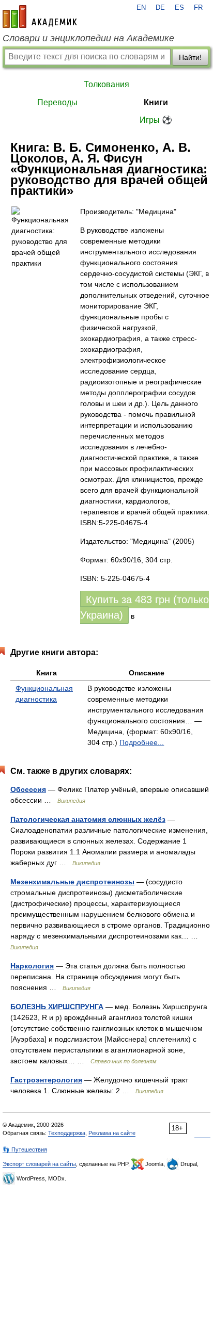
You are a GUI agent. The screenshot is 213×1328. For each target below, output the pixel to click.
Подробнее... (141, 742)
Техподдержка (66, 1133)
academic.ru (40, 16)
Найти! (190, 57)
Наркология (32, 966)
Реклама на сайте (111, 1133)
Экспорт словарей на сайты (39, 1164)
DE (160, 7)
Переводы (57, 102)
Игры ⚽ (156, 120)
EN (141, 7)
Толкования (106, 84)
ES (179, 7)
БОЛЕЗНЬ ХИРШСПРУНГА (56, 1006)
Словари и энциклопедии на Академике (88, 38)
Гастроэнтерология (46, 1080)
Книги (156, 102)
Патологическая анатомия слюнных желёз (87, 819)
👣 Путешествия (25, 1149)
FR (198, 7)
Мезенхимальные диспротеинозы (72, 882)
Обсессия (28, 789)
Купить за (144, 607)
